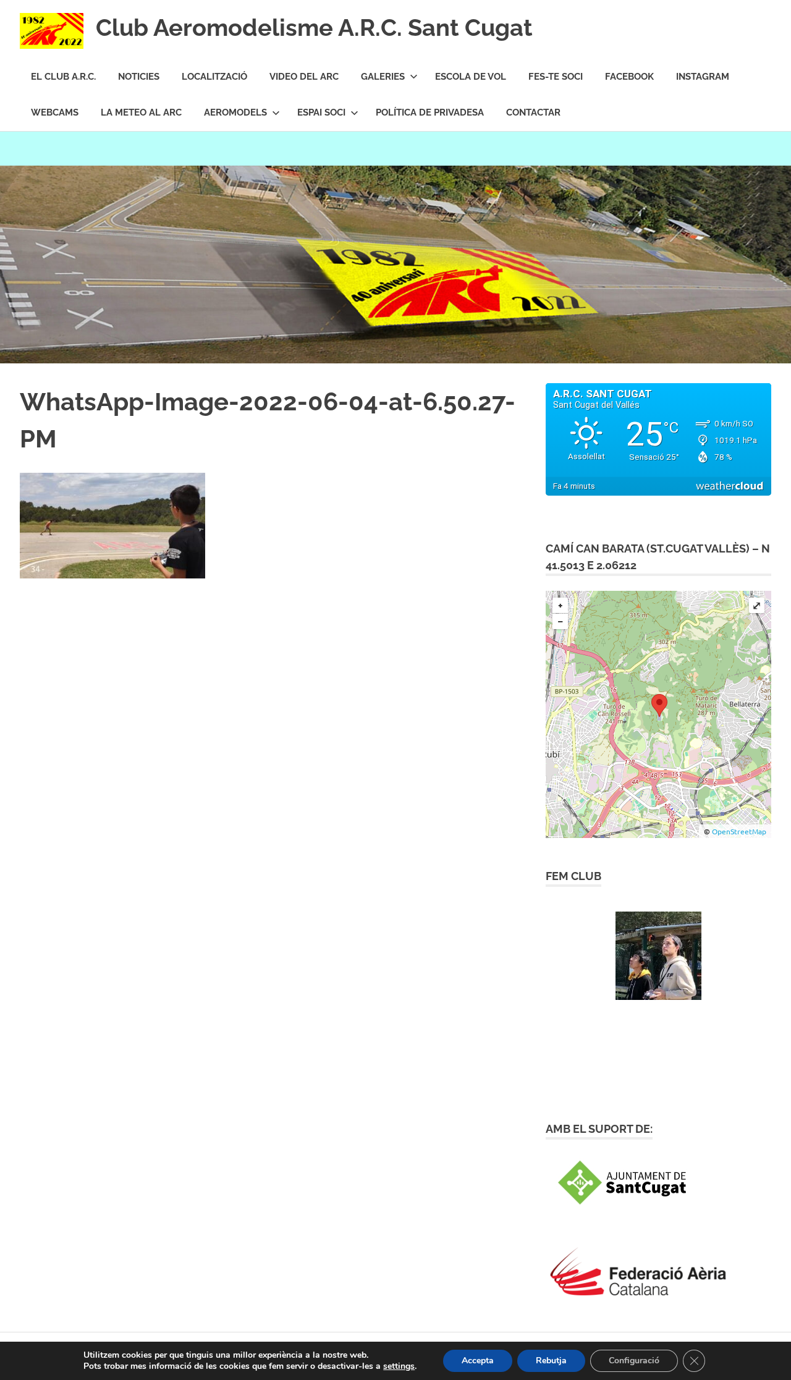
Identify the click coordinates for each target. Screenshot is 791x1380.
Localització (214, 76)
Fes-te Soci (555, 76)
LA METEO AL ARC (141, 112)
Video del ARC (304, 76)
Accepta (478, 1360)
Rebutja (551, 1360)
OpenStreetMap (739, 831)
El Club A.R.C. (63, 76)
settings (399, 1366)
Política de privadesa (430, 112)
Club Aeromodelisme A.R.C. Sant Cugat (314, 27)
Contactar (533, 112)
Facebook (629, 76)
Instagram (702, 76)
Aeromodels (235, 112)
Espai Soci (321, 112)
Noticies (138, 76)
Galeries (383, 76)
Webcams (54, 112)
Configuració (634, 1360)
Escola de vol (470, 76)
